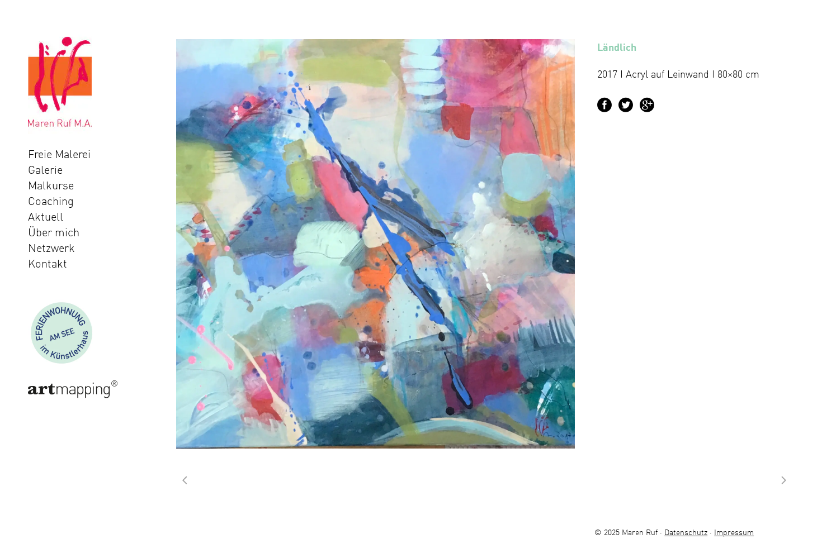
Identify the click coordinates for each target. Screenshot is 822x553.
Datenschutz (685, 532)
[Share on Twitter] (625, 103)
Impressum (734, 532)
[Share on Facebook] (604, 103)
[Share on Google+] (647, 103)
